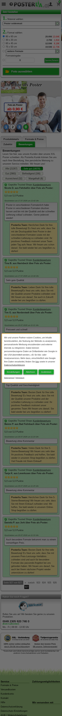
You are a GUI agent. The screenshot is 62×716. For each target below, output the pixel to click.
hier (37, 361)
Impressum (20, 378)
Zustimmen (46, 372)
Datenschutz (9, 378)
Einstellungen (13, 372)
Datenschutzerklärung (14, 365)
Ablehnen (30, 372)
